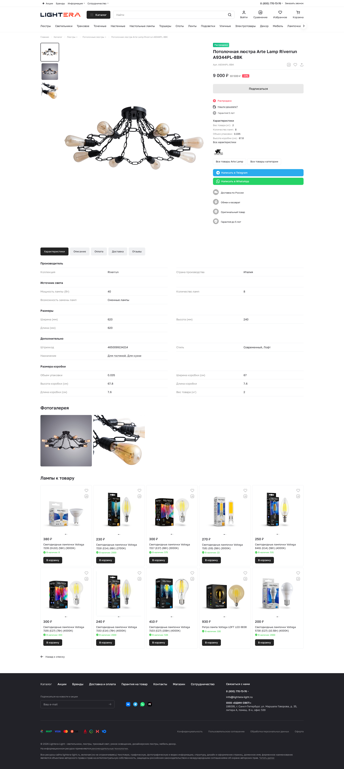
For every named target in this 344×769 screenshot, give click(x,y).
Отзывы (137, 251)
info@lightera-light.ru (239, 696)
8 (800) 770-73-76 (270, 3)
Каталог (46, 684)
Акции (62, 684)
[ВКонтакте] (128, 704)
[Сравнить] (289, 65)
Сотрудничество (203, 684)
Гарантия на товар (134, 684)
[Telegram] (135, 704)
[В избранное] (295, 65)
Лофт (267, 347)
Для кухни (134, 355)
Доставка (118, 251)
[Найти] (229, 15)
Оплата (99, 251)
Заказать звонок (294, 3)
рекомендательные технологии (109, 748)
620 (110, 319)
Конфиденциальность (190, 731)
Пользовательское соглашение (226, 731)
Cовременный (253, 347)
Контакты (160, 684)
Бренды (77, 684)
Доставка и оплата (102, 684)
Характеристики (54, 251)
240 (246, 319)
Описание (80, 251)
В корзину (52, 560)
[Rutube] (150, 704)
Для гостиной (117, 355)
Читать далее (266, 757)
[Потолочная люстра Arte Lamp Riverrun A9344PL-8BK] (134, 138)
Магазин (179, 684)
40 (109, 291)
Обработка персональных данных (269, 731)
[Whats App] (142, 704)
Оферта (299, 731)
